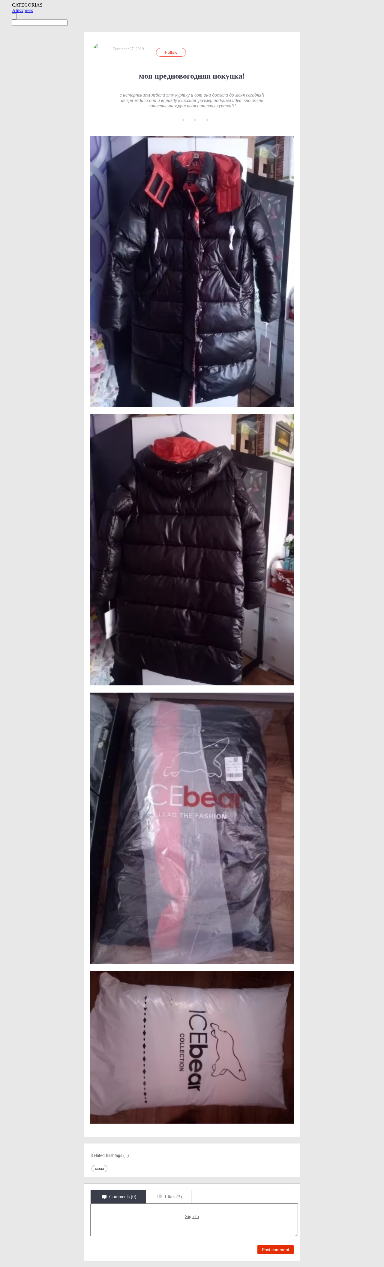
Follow (171, 52)
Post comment (275, 1249)
